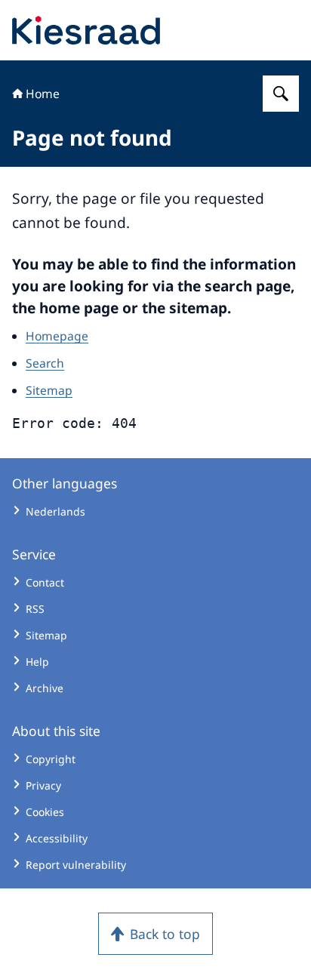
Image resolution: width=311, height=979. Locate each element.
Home (43, 93)
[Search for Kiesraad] (281, 93)
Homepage (57, 336)
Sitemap (49, 390)
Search (45, 363)
